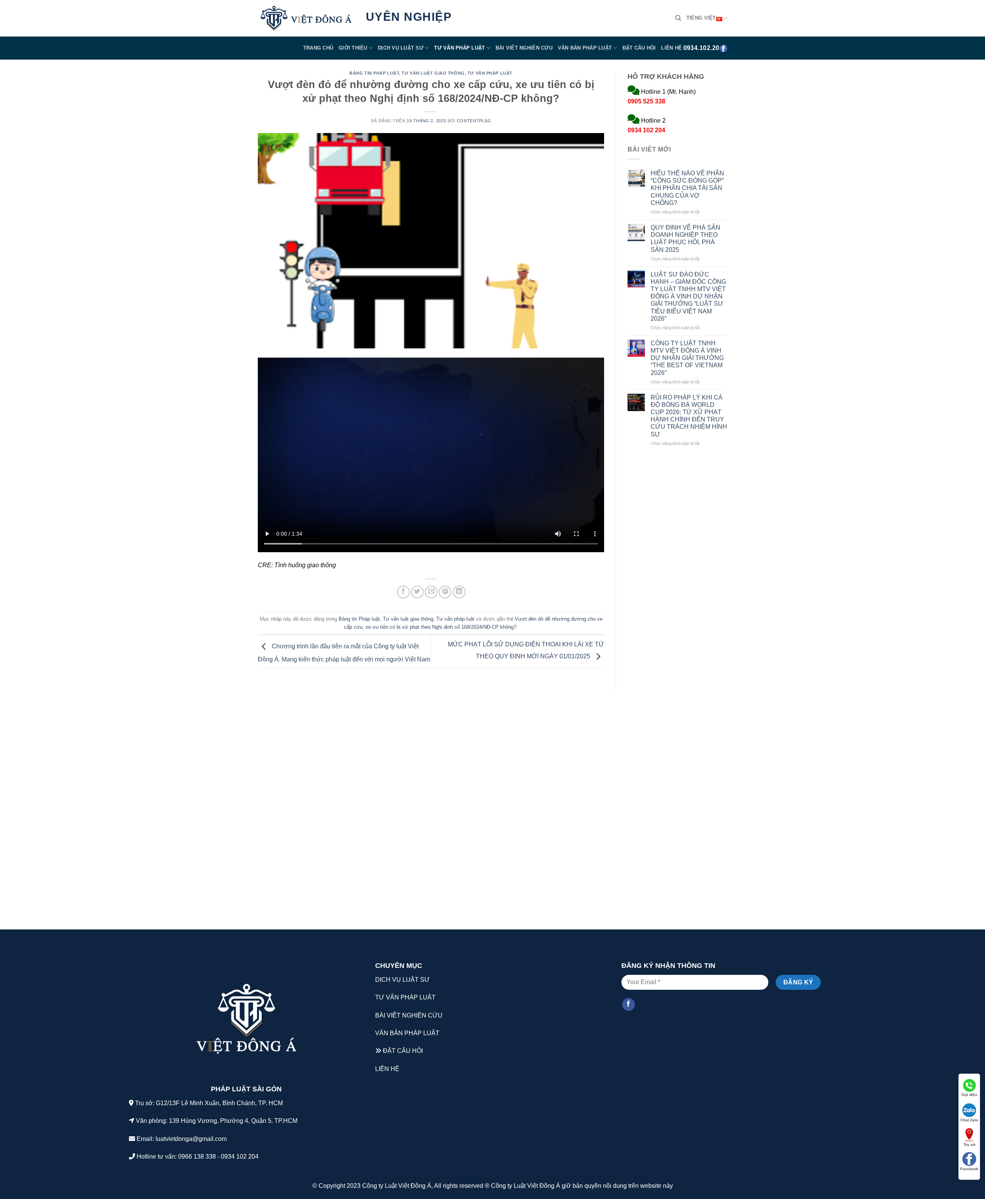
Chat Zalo (969, 1120)
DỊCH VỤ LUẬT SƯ (402, 979)
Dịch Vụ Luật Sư (401, 48)
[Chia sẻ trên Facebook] (403, 592)
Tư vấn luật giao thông (433, 73)
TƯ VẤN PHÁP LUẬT (405, 997)
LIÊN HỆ (387, 1069)
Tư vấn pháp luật (459, 48)
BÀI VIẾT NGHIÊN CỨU (408, 1015)
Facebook (969, 1169)
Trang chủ (318, 48)
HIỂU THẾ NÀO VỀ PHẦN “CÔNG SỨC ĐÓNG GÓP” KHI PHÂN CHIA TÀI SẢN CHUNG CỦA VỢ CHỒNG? (687, 188)
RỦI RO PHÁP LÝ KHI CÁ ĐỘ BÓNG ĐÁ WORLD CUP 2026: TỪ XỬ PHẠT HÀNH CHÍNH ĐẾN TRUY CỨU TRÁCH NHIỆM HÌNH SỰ (689, 416)
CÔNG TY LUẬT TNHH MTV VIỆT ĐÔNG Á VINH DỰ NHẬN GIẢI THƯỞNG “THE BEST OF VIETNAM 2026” (687, 358)
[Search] (678, 18)
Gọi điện (969, 1094)
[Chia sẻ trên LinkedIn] (459, 592)
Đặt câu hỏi (639, 48)
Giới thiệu (353, 48)
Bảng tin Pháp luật (374, 73)
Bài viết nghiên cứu (524, 48)
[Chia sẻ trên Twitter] (417, 592)
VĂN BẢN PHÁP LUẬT (407, 1033)
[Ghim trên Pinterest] (445, 592)
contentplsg (474, 120)
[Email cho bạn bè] (431, 592)
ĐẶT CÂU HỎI (403, 1050)
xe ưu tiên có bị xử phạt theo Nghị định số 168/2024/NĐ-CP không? (441, 627)
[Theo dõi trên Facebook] (628, 1004)
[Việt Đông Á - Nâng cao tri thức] (306, 18)
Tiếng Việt (701, 18)
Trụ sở (969, 1144)
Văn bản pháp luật (585, 48)
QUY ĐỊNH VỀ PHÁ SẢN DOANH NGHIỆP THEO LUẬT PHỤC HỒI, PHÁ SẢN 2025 (685, 238)
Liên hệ (671, 48)
